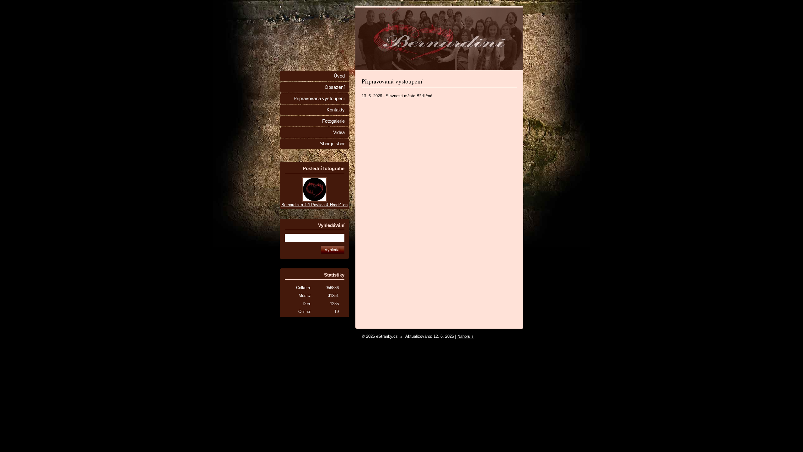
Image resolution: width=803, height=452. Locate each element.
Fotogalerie (333, 121)
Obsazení (335, 87)
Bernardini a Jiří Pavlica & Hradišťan (314, 204)
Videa (339, 132)
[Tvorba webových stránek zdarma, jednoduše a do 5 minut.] (401, 337)
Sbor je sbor (332, 143)
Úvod (339, 75)
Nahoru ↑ (465, 336)
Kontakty (336, 109)
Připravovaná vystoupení (319, 98)
